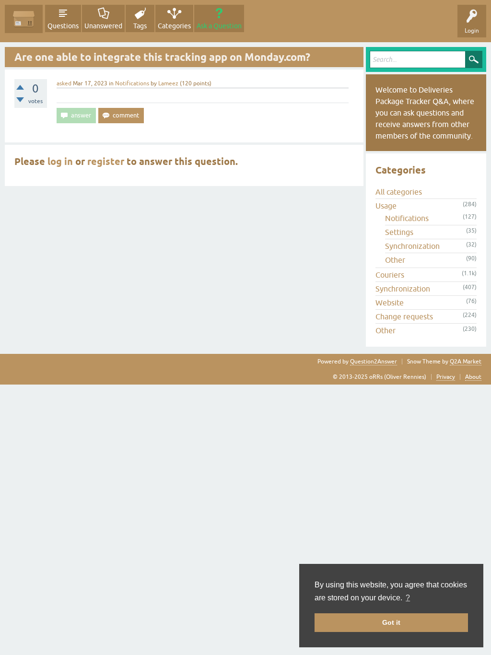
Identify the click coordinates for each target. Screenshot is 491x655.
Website (389, 302)
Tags (140, 26)
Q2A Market (465, 361)
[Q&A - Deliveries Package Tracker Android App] (24, 19)
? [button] (408, 598)
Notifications (132, 83)
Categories (174, 26)
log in (60, 161)
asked (64, 83)
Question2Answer (373, 361)
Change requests (404, 316)
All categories (398, 191)
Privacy (445, 377)
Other (395, 260)
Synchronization (412, 246)
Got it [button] (391, 622)
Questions (63, 26)
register (105, 161)
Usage (386, 205)
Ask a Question (219, 26)
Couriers (389, 274)
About (473, 377)
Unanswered (103, 26)
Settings (399, 232)
